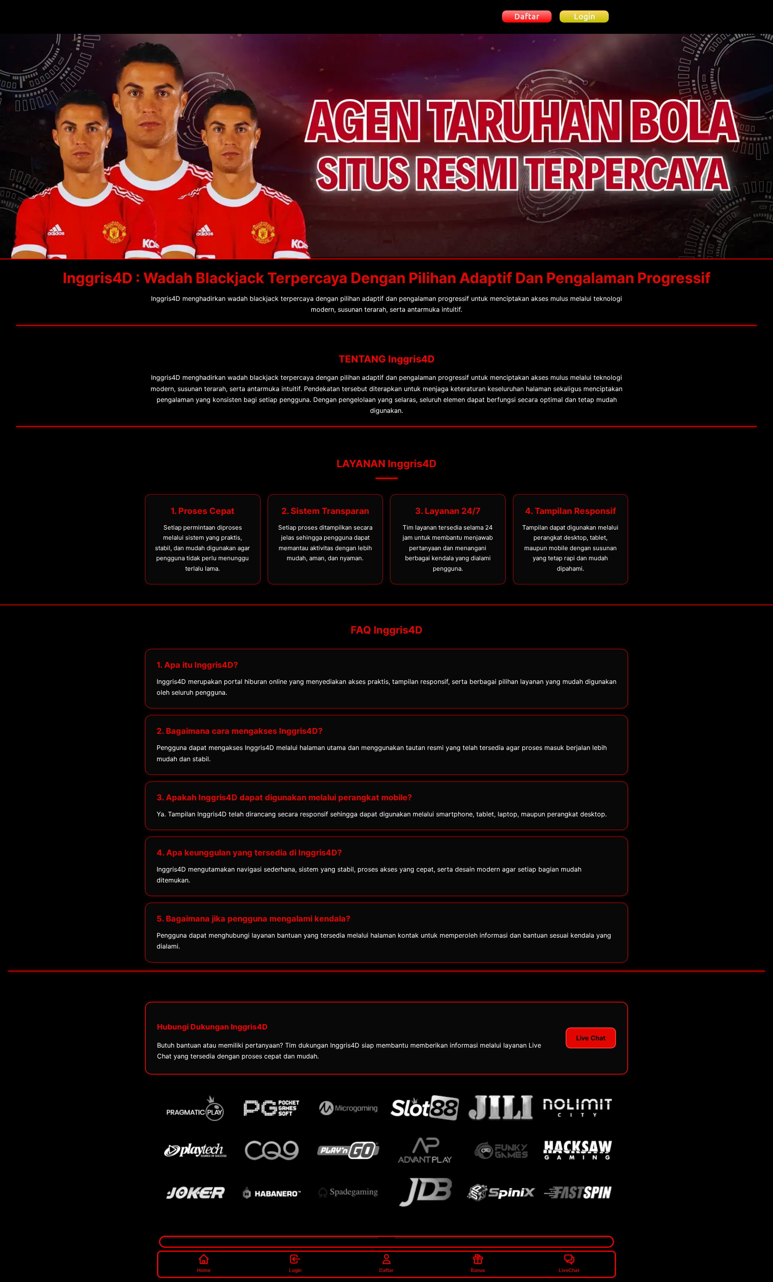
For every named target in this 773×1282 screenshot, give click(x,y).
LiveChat (569, 1270)
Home (204, 1270)
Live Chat (591, 1038)
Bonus (478, 1270)
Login (295, 1270)
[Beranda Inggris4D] (203, 16)
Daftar (386, 1270)
